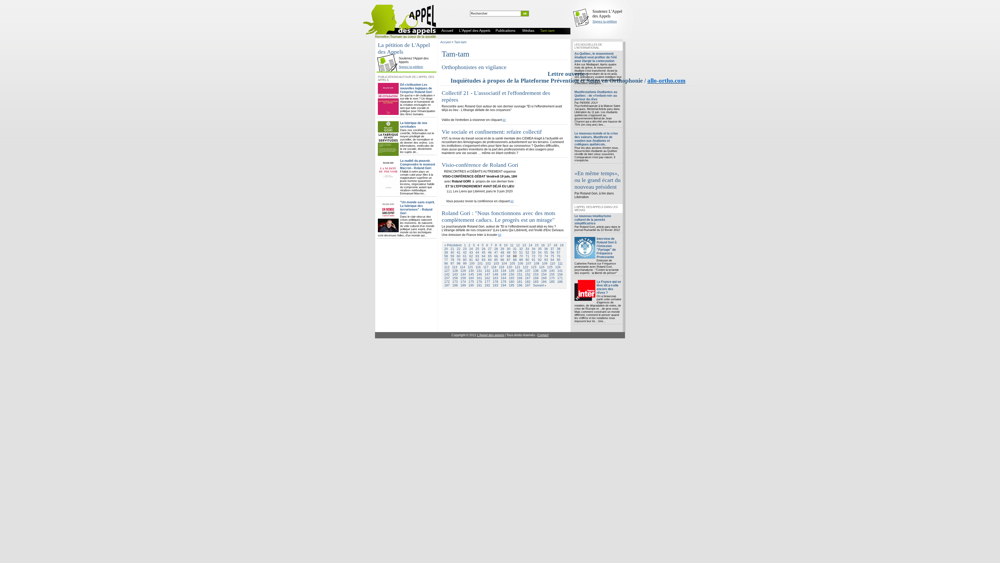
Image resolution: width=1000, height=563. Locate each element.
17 (549, 245)
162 (487, 278)
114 (462, 267)
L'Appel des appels (490, 335)
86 (502, 260)
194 (503, 285)
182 (527, 282)
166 (519, 278)
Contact (543, 335)
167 (527, 278)
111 (560, 263)
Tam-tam (460, 42)
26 (483, 249)
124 (542, 267)
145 (471, 274)
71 (527, 256)
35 (540, 249)
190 (471, 285)
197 (527, 285)
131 (479, 271)
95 (558, 260)
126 (558, 267)
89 (521, 260)
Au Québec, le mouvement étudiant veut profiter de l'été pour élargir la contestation (595, 57)
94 (552, 260)
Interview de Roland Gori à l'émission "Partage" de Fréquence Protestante (607, 248)
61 (465, 256)
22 (458, 249)
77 (446, 260)
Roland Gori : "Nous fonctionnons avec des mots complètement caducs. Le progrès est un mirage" (498, 216)
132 (487, 271)
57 (558, 252)
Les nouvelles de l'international (588, 46)
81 (471, 260)
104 (504, 263)
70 (521, 256)
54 (540, 252)
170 (552, 278)
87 (508, 260)
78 (452, 260)
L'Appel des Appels (388, 54)
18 (555, 245)
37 (552, 249)
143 (455, 274)
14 (530, 245)
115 (470, 267)
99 (465, 263)
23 (465, 249)
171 (560, 278)
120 (509, 267)
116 (478, 267)
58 (446, 256)
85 (496, 260)
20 (446, 249)
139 (544, 271)
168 (536, 278)
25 (477, 249)
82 (477, 260)
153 (536, 274)
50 (515, 252)
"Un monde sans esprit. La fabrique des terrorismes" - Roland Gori (417, 207)
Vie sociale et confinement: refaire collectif (492, 131)
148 (495, 274)
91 (533, 260)
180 (511, 282)
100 (472, 263)
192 (487, 285)
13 (524, 245)
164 (503, 278)
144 (463, 274)
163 (495, 278)
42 (465, 252)
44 (477, 252)
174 (463, 282)
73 (540, 256)
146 (479, 274)
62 (471, 256)
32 (521, 249)
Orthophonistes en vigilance (474, 67)
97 (452, 263)
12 (518, 245)
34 (533, 249)
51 (521, 252)
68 (508, 256)
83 (483, 260)
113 (454, 267)
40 (452, 252)
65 (490, 256)
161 (479, 278)
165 (511, 278)
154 (544, 274)
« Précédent (452, 245)
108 (536, 263)
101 (480, 263)
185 (552, 282)
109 (544, 263)
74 (546, 256)
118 (493, 267)
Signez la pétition (604, 21)
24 (471, 249)
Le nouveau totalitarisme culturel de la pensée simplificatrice (592, 219)
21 (452, 249)
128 (455, 271)
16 (543, 245)
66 (496, 256)
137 (527, 271)
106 (520, 263)
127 (447, 271)
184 (544, 282)
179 (503, 282)
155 (552, 274)
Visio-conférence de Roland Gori (480, 165)
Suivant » (539, 285)
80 (465, 260)
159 (463, 278)
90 (527, 260)
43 (471, 252)
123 (533, 267)
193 (495, 285)
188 (455, 285)
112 (446, 267)
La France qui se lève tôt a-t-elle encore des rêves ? (609, 287)
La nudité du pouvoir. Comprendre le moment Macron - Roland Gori (417, 164)
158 (455, 278)
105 (512, 263)
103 (496, 263)
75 (552, 256)
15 (537, 245)
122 (525, 267)
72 (533, 256)
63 (477, 256)
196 (519, 285)
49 (508, 252)
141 (560, 271)
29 (502, 249)
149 (503, 274)
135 (511, 271)
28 (496, 249)
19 (562, 245)
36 (546, 249)
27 (490, 249)
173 (455, 282)
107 (528, 263)
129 (463, 271)
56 (552, 252)
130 (471, 271)
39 (446, 252)
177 (487, 282)
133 (495, 271)
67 (502, 256)
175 (471, 282)
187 (447, 285)
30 (508, 249)
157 (447, 278)
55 (546, 252)
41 (458, 252)
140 (552, 271)
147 (487, 274)
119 (501, 267)
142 (447, 274)
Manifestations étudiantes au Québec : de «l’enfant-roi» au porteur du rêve (595, 95)
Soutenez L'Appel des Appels (607, 13)
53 (533, 252)
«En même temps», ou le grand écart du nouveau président (597, 180)
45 (483, 252)
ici (504, 120)
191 (479, 285)
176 (479, 282)
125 (550, 267)
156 (560, 274)
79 (458, 260)
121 (517, 267)
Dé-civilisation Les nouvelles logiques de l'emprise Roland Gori (416, 88)
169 (544, 278)
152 (527, 274)
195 (511, 285)
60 (458, 256)
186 (560, 282)
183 (536, 282)
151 (519, 274)
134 (503, 271)
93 (546, 260)
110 (552, 263)
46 (490, 252)
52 (527, 252)
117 (486, 267)
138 (536, 271)
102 (488, 263)
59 (452, 256)
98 (458, 263)
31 (515, 249)
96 (446, 263)
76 (558, 256)
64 (483, 256)
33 (527, 249)
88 (515, 260)
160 (471, 278)
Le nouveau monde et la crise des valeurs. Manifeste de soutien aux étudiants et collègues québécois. (596, 139)
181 (519, 282)
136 (519, 271)
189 (463, 285)
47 (496, 252)
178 (495, 282)
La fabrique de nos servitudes (413, 124)
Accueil (445, 42)
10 (506, 245)
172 (447, 282)
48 (502, 252)
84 (490, 260)
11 (512, 245)
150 (511, 274)
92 (540, 260)
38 (558, 249)
